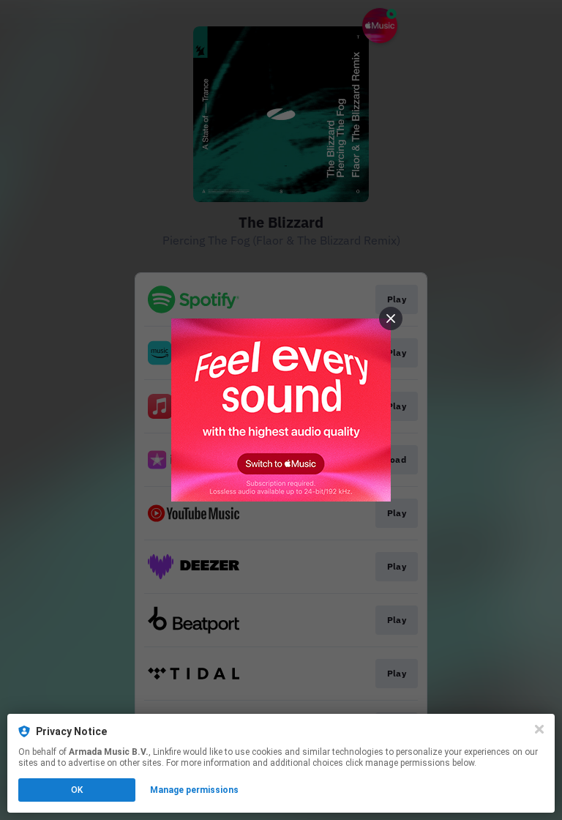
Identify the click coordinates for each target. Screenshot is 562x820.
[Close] (539, 729)
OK (77, 790)
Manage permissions (194, 790)
